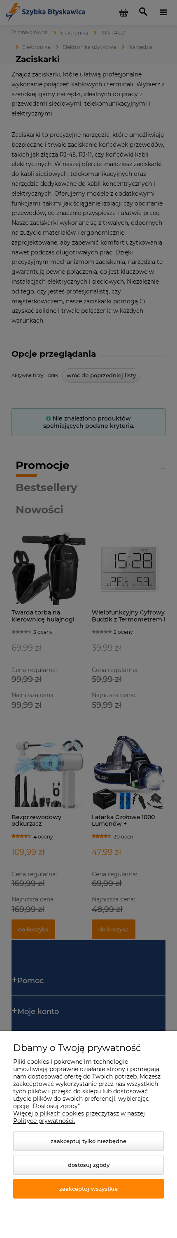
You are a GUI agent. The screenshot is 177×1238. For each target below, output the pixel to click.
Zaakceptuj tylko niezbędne (88, 1141)
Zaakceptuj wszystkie (88, 1188)
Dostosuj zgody (88, 1165)
